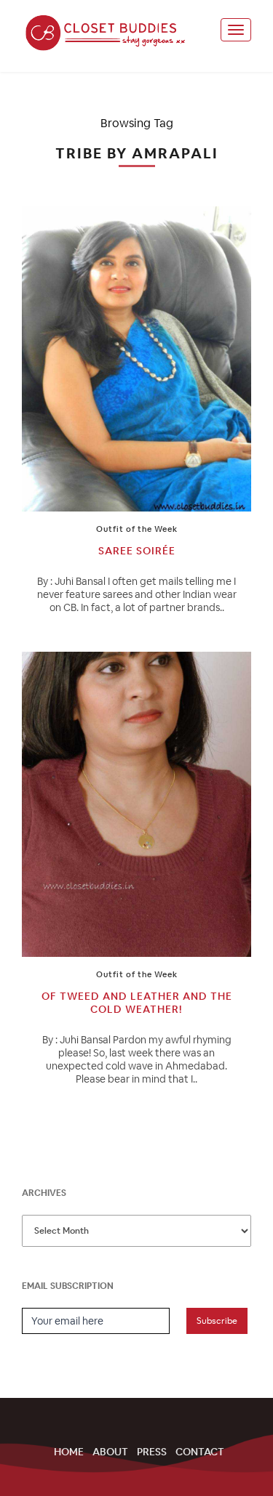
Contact (199, 1451)
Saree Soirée (136, 550)
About (110, 1451)
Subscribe (217, 1321)
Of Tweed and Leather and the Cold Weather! (136, 1003)
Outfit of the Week (137, 529)
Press (152, 1451)
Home (69, 1451)
